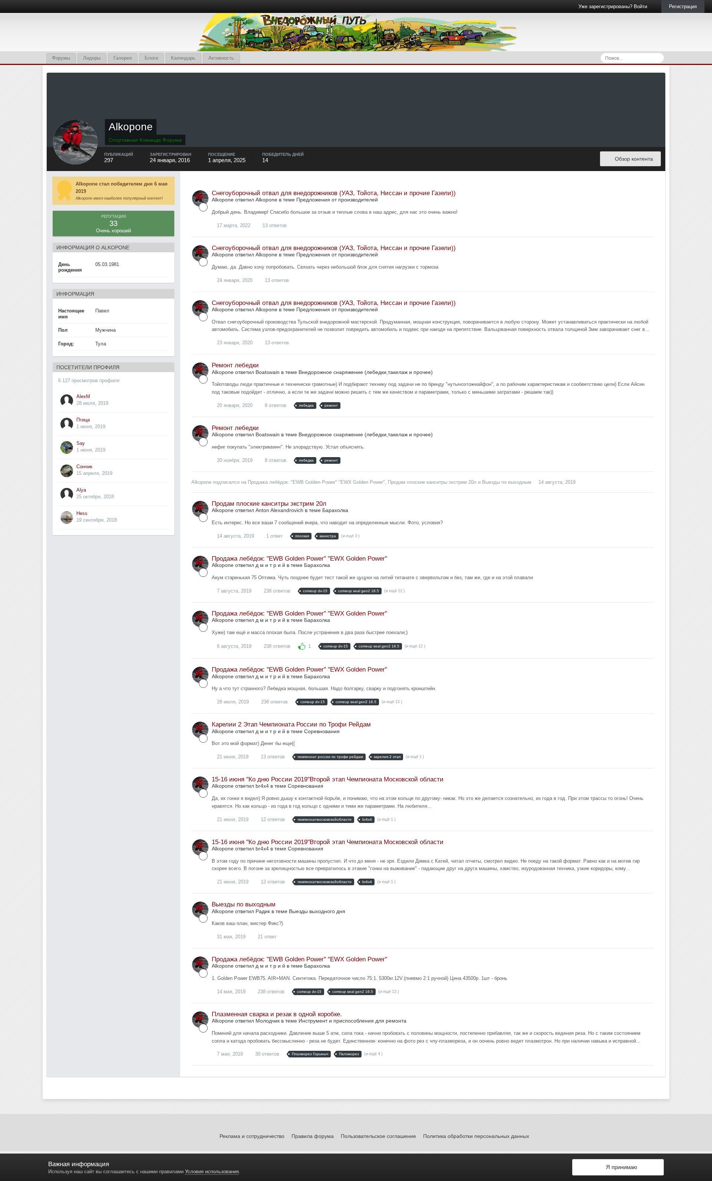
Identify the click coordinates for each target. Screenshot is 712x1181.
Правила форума (312, 1136)
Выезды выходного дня (317, 911)
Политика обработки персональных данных (476, 1136)
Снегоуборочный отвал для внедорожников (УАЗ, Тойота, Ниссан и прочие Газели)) (334, 193)
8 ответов (274, 405)
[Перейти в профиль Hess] (66, 517)
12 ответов (272, 819)
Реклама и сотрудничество (252, 1136)
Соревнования (322, 731)
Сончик (84, 466)
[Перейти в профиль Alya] (66, 494)
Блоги (151, 58)
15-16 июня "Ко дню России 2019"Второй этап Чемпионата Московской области (328, 779)
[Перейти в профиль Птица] (66, 424)
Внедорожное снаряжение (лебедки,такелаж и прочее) (366, 372)
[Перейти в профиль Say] (66, 447)
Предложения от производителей (337, 200)
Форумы (61, 58)
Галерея (122, 58)
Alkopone (201, 482)
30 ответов (266, 1054)
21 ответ (266, 936)
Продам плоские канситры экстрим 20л (432, 482)
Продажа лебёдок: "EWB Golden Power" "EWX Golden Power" (316, 482)
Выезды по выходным (506, 482)
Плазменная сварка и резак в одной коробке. (277, 1014)
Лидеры (91, 58)
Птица (83, 420)
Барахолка (335, 510)
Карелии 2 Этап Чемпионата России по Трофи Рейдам (291, 724)
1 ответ (274, 536)
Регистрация (683, 6)
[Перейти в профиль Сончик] (66, 471)
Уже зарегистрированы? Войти (614, 6)
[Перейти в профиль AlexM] (66, 400)
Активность (221, 58)
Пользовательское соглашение (378, 1136)
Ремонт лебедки (235, 365)
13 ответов (274, 225)
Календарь (183, 58)
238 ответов (276, 591)
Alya (81, 490)
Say (80, 443)
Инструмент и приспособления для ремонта (352, 1021)
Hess (82, 513)
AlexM (83, 396)
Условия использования (212, 1171)
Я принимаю (620, 1167)
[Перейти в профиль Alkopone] (200, 198)
